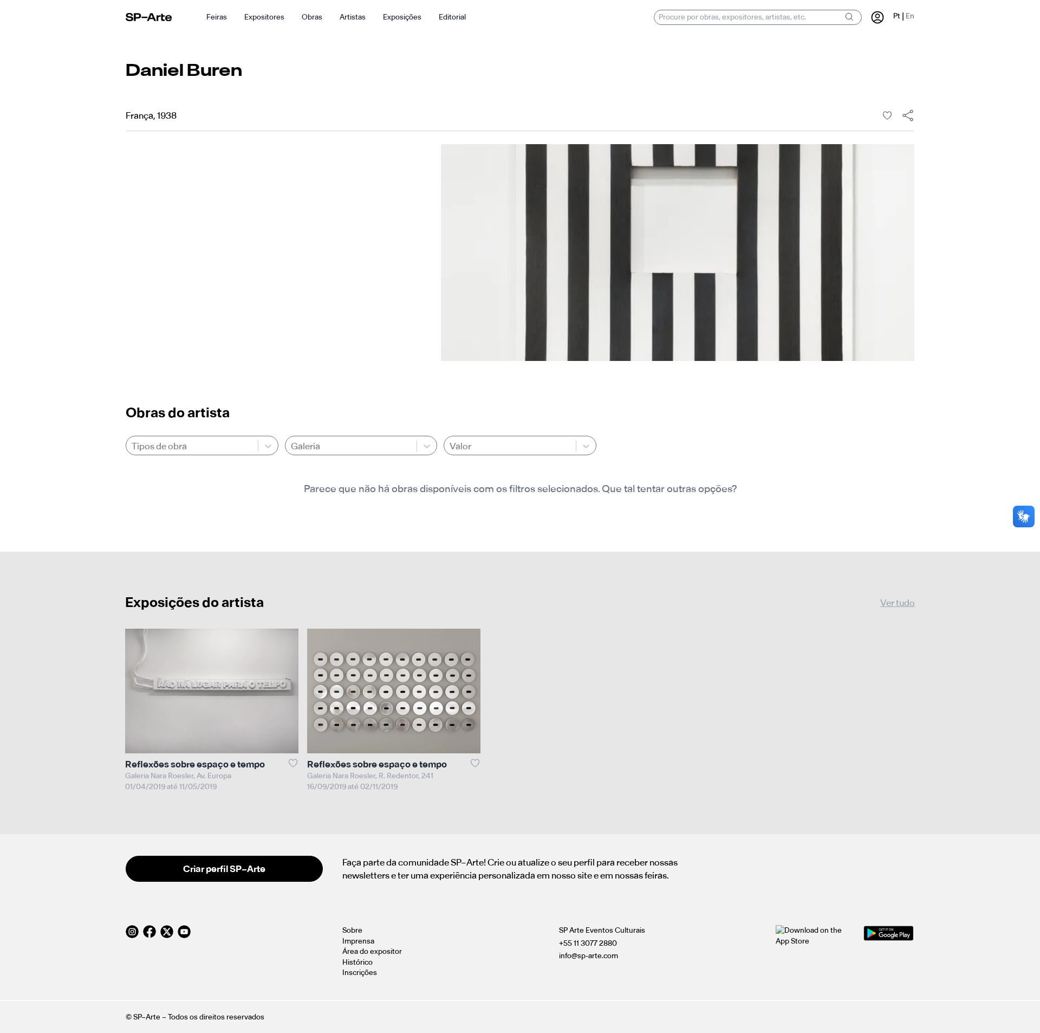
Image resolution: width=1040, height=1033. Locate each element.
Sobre (352, 930)
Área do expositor (372, 951)
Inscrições (359, 972)
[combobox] (132, 446)
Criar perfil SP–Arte (224, 868)
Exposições (402, 17)
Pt (896, 16)
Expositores (264, 17)
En (910, 16)
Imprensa (358, 941)
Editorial (452, 17)
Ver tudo (897, 602)
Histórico (357, 962)
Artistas (353, 17)
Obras (312, 17)
